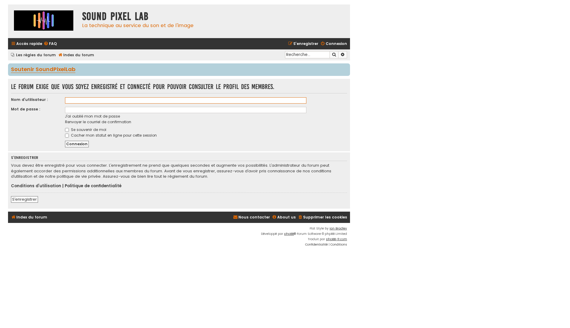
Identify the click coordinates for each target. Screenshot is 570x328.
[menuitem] (50, 44)
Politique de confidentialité (93, 186)
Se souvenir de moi (88, 129)
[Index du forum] (44, 21)
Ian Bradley (338, 228)
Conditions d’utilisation (36, 186)
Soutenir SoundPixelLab (43, 69)
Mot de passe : (25, 109)
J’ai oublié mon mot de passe (92, 116)
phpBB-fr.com (336, 239)
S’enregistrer (24, 199)
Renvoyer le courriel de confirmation (98, 122)
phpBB (289, 234)
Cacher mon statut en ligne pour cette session (113, 135)
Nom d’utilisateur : (29, 99)
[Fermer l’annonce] (346, 68)
